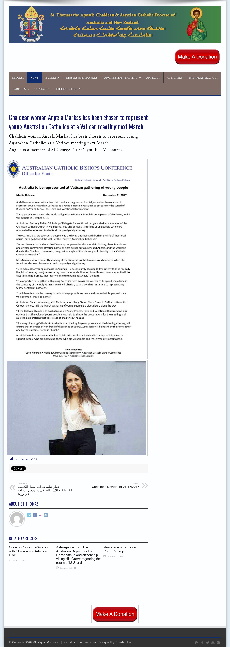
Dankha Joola (124, 642)
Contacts (41, 89)
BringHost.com (86, 642)
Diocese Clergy (68, 89)
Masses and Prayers (81, 77)
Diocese (18, 77)
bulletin (52, 77)
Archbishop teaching (121, 77)
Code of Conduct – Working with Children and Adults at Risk (29, 551)
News (35, 77)
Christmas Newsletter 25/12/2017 (115, 485)
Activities (174, 77)
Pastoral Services (203, 77)
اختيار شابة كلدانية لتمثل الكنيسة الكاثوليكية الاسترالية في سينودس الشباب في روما (45, 489)
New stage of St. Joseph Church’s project (121, 549)
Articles (153, 77)
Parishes (19, 89)
